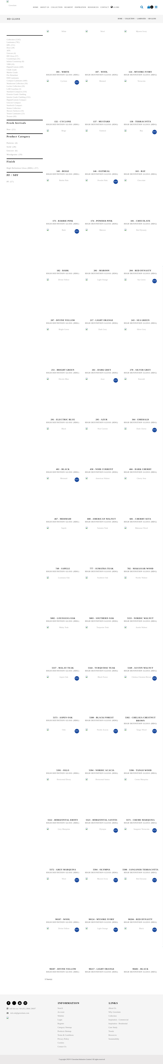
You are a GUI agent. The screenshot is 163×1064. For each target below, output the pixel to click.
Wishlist (61, 1016)
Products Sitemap (64, 1031)
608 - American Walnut (101, 519)
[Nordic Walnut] (137, 595)
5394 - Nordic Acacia (101, 770)
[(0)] (148, 7)
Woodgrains (14, 154)
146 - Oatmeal (101, 171)
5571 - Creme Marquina (140, 820)
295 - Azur (101, 419)
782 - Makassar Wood (140, 568)
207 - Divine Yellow (63, 320)
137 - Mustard (101, 121)
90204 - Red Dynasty (140, 919)
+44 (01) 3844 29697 (27, 1009)
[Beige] (60, 148)
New (11, 129)
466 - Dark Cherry (140, 469)
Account (61, 1012)
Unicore (12, 151)
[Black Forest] (98, 695)
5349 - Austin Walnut (140, 668)
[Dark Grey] (98, 347)
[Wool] (98, 49)
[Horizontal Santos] (98, 797)
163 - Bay (140, 171)
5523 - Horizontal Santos (101, 820)
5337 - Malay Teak (63, 668)
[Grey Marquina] (60, 847)
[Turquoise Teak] (98, 645)
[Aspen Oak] (60, 695)
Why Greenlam (114, 1012)
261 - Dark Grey (101, 370)
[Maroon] (98, 248)
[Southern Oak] (98, 595)
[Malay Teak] (60, 645)
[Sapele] (60, 546)
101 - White (62, 72)
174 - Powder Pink (101, 221)
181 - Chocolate (140, 221)
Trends (111, 1031)
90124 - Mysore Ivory (101, 919)
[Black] (60, 446)
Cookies (61, 1043)
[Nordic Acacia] (98, 747)
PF (10, 182)
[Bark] (60, 248)
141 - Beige (63, 171)
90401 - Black (140, 969)
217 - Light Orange (101, 320)
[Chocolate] (137, 198)
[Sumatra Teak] (98, 546)
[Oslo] (60, 747)
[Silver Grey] (137, 347)
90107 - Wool (62, 919)
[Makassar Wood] (137, 546)
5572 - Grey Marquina (63, 870)
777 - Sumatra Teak (101, 568)
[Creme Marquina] (137, 797)
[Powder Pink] (98, 198)
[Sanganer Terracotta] (137, 847)
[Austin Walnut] (137, 645)
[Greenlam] (18, 5)
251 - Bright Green (62, 370)
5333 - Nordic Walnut (140, 618)
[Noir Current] (98, 446)
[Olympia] (98, 847)
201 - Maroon (102, 270)
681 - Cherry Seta (140, 519)
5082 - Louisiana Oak (62, 618)
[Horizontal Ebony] (60, 797)
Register (61, 1024)
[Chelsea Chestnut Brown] (137, 695)
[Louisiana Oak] (60, 595)
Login (60, 1020)
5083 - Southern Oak (101, 618)
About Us (112, 1008)
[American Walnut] (98, 496)
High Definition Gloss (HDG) (22, 168)
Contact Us (62, 1047)
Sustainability (113, 1039)
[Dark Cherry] (137, 446)
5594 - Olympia (101, 870)
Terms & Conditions (66, 1035)
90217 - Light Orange (101, 969)
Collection (112, 1016)
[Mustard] (98, 99)
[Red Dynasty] (137, 248)
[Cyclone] (60, 99)
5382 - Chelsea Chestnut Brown (140, 719)
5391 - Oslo (62, 770)
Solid (11, 147)
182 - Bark (63, 270)
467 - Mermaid (62, 519)
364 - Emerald (140, 419)
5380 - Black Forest (101, 717)
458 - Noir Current (101, 469)
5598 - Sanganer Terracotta (140, 870)
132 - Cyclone (62, 121)
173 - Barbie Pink (63, 221)
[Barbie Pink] (60, 198)
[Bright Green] (60, 347)
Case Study (112, 1027)
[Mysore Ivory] (137, 49)
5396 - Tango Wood (140, 770)
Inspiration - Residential (117, 1024)
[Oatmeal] (98, 148)
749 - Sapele (63, 568)
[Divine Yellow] (60, 297)
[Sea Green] (137, 297)
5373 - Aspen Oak (63, 717)
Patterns (12, 143)
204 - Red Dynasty (140, 270)
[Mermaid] (60, 496)
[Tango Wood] (137, 747)
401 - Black (63, 469)
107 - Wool (101, 72)
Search (60, 1008)
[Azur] (98, 397)
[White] (60, 49)
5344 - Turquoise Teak (101, 668)
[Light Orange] (98, 297)
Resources (112, 1035)
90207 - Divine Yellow (63, 969)
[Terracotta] (137, 99)
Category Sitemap (65, 1027)
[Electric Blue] (60, 397)
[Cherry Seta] (137, 496)
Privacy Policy (63, 1039)
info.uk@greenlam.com (19, 1013)
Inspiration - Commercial (118, 1020)
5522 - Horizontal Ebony (63, 820)
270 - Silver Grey (140, 370)
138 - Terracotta (140, 121)
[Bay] (137, 148)
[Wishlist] (65, 49)
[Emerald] (137, 397)
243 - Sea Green (140, 320)
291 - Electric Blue (63, 419)
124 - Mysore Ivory (140, 72)
